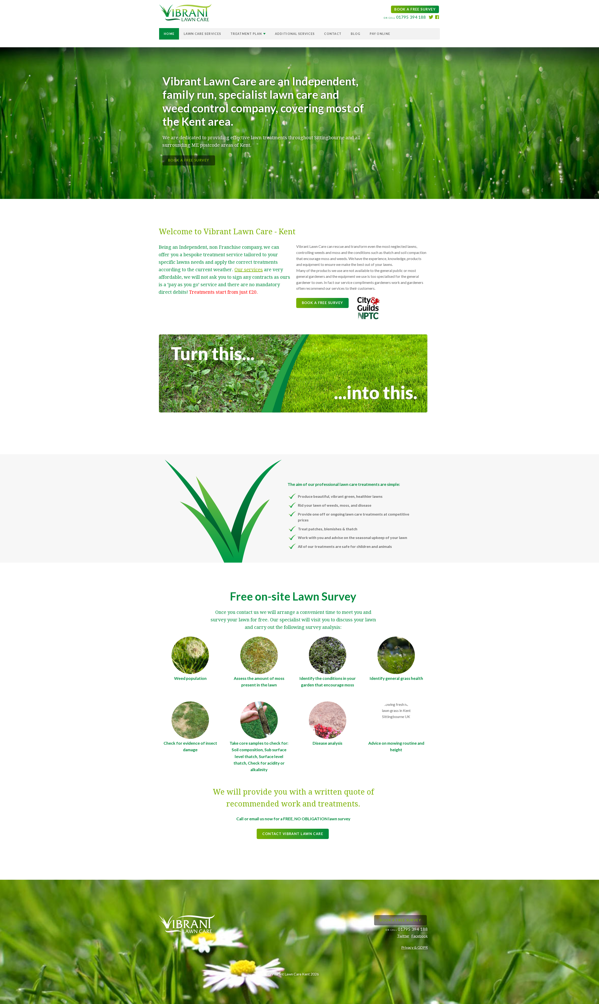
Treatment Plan (246, 34)
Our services (248, 269)
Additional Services (295, 34)
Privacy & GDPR (414, 947)
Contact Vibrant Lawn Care (292, 834)
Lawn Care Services (202, 34)
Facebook (419, 936)
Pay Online (380, 34)
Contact (332, 34)
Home (169, 34)
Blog (355, 34)
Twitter (403, 936)
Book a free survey (415, 9)
